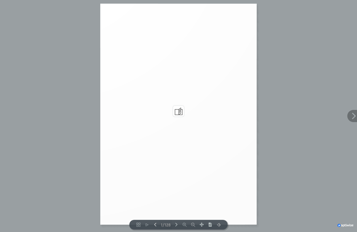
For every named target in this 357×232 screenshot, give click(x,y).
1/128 (166, 224)
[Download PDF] (210, 225)
